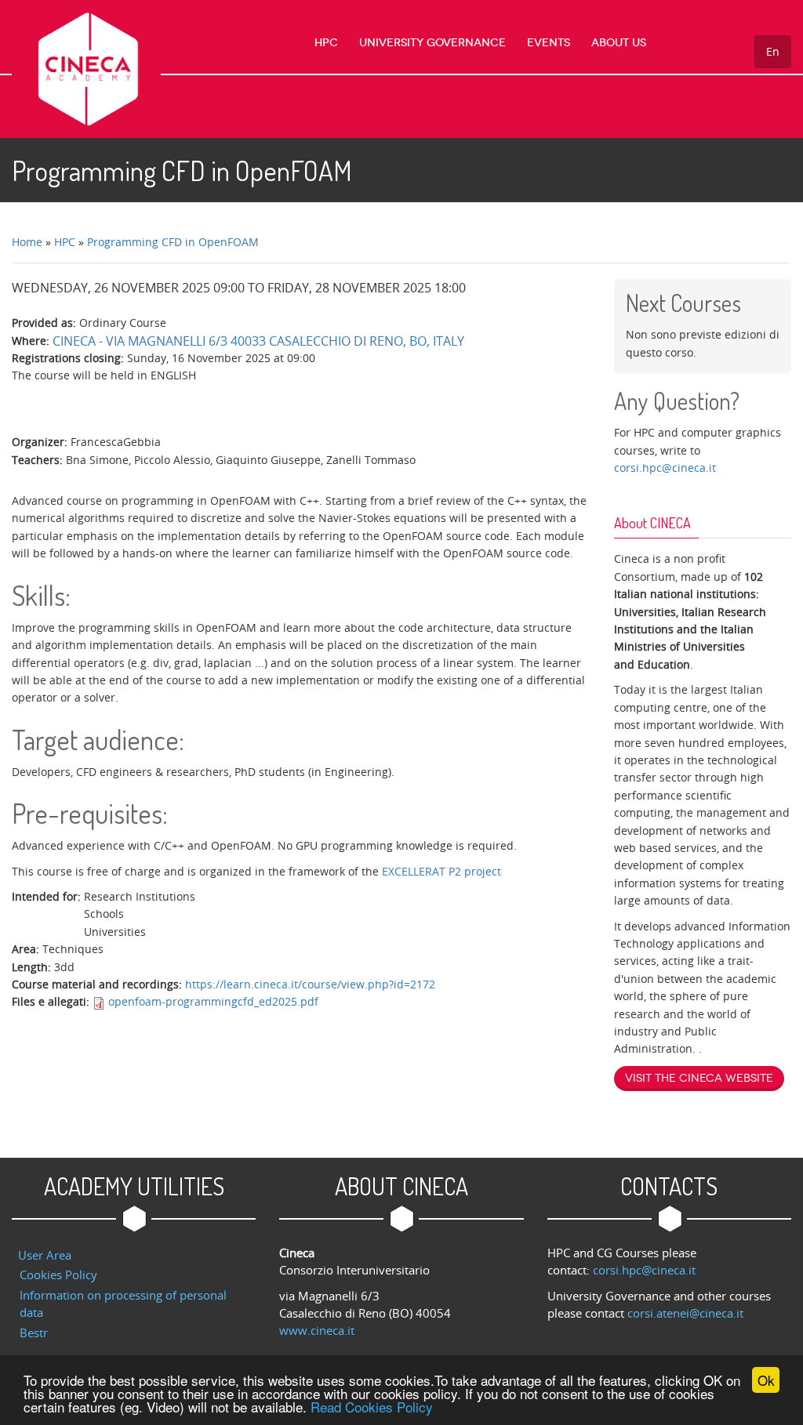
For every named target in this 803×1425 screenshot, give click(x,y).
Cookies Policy (58, 1274)
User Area (44, 1255)
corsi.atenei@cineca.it (685, 1313)
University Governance (432, 42)
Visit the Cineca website (699, 1078)
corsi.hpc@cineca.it (665, 467)
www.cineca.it (316, 1330)
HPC (326, 42)
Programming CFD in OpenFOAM (173, 241)
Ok (766, 1380)
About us (618, 42)
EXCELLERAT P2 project (443, 871)
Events (548, 42)
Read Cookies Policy (372, 1406)
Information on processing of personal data (123, 1303)
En (772, 51)
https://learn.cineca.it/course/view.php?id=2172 (310, 984)
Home (27, 241)
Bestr (34, 1332)
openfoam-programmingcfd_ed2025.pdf (213, 1001)
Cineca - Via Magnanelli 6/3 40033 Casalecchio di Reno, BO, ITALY (258, 341)
